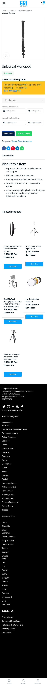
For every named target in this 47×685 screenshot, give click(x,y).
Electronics (6, 464)
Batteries (6, 441)
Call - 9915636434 (12, 91)
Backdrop (6, 426)
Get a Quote (25, 134)
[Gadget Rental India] (23, 4)
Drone (4, 460)
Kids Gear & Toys (9, 487)
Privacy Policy (7, 617)
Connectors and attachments (14, 429)
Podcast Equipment (10, 502)
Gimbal (5, 479)
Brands (5, 556)
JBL (3, 563)
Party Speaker (8, 541)
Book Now (8, 134)
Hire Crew (6, 605)
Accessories (12, 11)
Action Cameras (9, 437)
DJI (3, 566)
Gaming (5, 475)
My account (7, 597)
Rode (4, 589)
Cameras (6, 452)
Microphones (7, 498)
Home (4, 11)
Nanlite (5, 586)
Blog (4, 601)
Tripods (14, 141)
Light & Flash (7, 491)
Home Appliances (9, 483)
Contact (5, 593)
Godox (5, 570)
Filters (4, 472)
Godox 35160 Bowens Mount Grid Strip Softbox (12, 249)
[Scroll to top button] (42, 674)
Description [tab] (8, 156)
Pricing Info (10, 100)
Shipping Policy (8, 629)
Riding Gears (7, 506)
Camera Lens (7, 449)
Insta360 (6, 578)
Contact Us (6, 633)
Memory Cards (8, 495)
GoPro (4, 574)
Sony (4, 559)
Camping (6, 456)
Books (4, 445)
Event (4, 468)
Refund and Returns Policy (13, 625)
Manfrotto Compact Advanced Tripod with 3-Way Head (12, 357)
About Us (6, 526)
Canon (5, 582)
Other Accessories (24, 11)
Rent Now (12, 266)
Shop (4, 530)
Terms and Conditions (11, 621)
